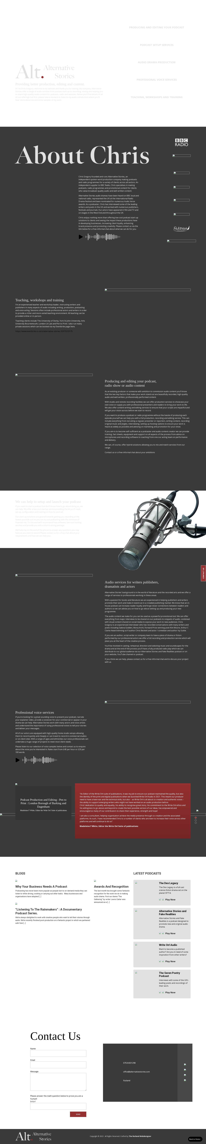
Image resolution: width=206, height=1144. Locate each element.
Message (34, 1071)
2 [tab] (195, 820)
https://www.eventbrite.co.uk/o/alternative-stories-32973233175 (44, 331)
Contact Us (203, 573)
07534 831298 (129, 1063)
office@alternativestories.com (136, 1071)
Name (33, 1048)
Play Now (170, 899)
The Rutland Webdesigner (140, 1136)
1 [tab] (195, 818)
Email (32, 1060)
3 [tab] (195, 823)
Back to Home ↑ (195, 1139)
